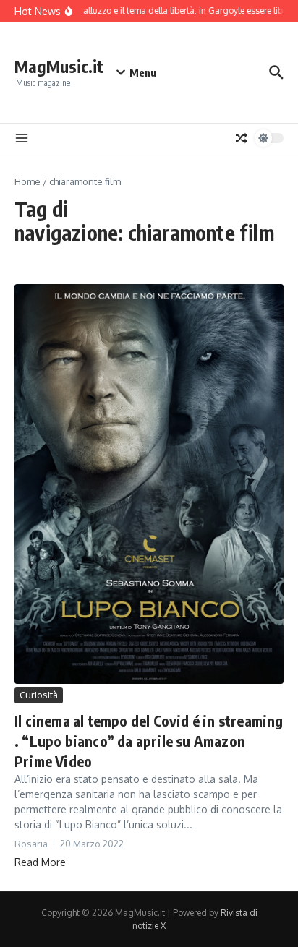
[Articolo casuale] (241, 138)
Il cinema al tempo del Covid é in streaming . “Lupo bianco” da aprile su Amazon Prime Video (149, 740)
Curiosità (39, 694)
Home (27, 181)
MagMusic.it (58, 66)
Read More (40, 862)
